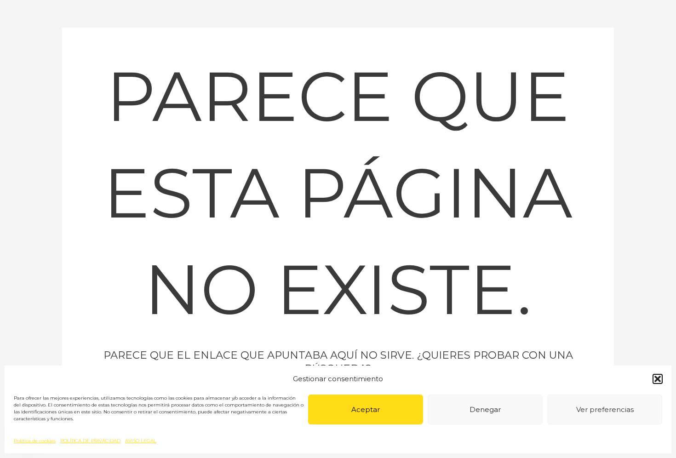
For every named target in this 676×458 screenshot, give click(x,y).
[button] (657, 379)
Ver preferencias (605, 409)
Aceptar (365, 409)
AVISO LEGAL (140, 441)
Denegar (485, 409)
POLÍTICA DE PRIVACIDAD (90, 441)
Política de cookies (35, 441)
